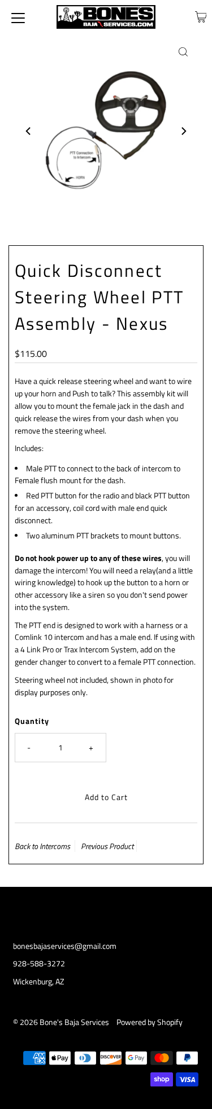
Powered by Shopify (149, 1022)
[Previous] (28, 130)
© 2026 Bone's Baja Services (61, 1022)
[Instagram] (106, 910)
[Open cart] (201, 17)
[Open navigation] (18, 17)
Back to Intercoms (42, 846)
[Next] (183, 130)
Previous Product (107, 846)
